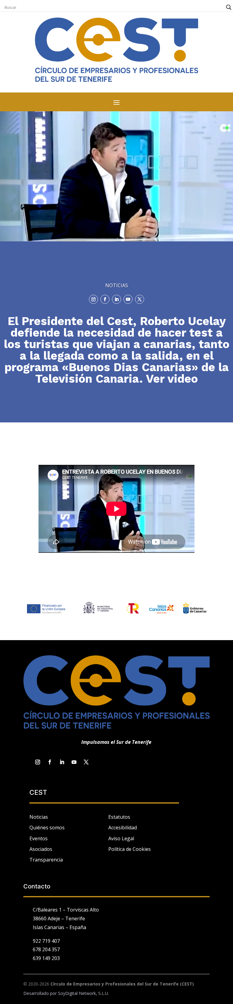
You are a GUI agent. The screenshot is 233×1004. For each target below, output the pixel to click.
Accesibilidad (122, 827)
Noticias (38, 817)
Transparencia (46, 859)
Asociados (40, 849)
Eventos (38, 838)
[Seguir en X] (139, 299)
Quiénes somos (47, 827)
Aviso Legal (121, 838)
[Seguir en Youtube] (128, 299)
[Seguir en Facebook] (105, 299)
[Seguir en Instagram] (93, 299)
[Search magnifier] (229, 7)
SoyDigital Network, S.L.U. (83, 993)
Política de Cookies (129, 849)
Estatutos (119, 817)
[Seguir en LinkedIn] (116, 299)
